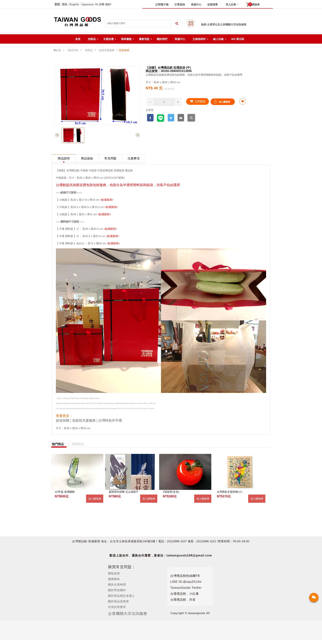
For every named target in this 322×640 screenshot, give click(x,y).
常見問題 (110, 158)
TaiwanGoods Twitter (186, 587)
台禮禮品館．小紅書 (184, 593)
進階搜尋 (190, 23)
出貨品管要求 (117, 606)
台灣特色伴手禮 (110, 420)
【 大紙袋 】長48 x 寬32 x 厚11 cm (76, 214)
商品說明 (64, 158)
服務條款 (114, 579)
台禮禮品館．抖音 (183, 599)
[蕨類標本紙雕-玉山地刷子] (131, 472)
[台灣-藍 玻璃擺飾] (77, 472)
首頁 (58, 50)
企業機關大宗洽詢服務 (127, 613)
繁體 (58, 4)
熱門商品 (58, 444)
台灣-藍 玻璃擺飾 (65, 491)
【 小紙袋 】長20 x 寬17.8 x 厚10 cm (77, 199)
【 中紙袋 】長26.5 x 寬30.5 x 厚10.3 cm (80, 207)
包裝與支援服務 (84, 420)
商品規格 (87, 158)
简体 (65, 4)
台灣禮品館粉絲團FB (185, 575)
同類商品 (78, 444)
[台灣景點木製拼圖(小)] (239, 472)
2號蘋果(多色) (171, 491)
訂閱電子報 (162, 4)
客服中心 (196, 4)
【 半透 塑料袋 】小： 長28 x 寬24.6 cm (79, 228)
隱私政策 (114, 573)
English (75, 4)
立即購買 (199, 101)
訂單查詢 (180, 4)
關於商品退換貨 (118, 601)
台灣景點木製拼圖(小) (229, 491)
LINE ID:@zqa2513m (186, 581)
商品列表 (73, 50)
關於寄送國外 (117, 590)
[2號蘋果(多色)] (185, 472)
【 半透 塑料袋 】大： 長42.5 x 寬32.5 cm (81, 236)
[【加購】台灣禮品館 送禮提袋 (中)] (73, 135)
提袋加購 (124, 50)
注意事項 (134, 158)
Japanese (87, 4)
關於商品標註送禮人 (121, 595)
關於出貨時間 (117, 584)
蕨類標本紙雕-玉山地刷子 (123, 491)
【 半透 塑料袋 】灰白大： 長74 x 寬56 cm (81, 243)
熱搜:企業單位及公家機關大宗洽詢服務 (223, 24)
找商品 (89, 50)
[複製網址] (191, 118)
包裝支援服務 (106, 50)
